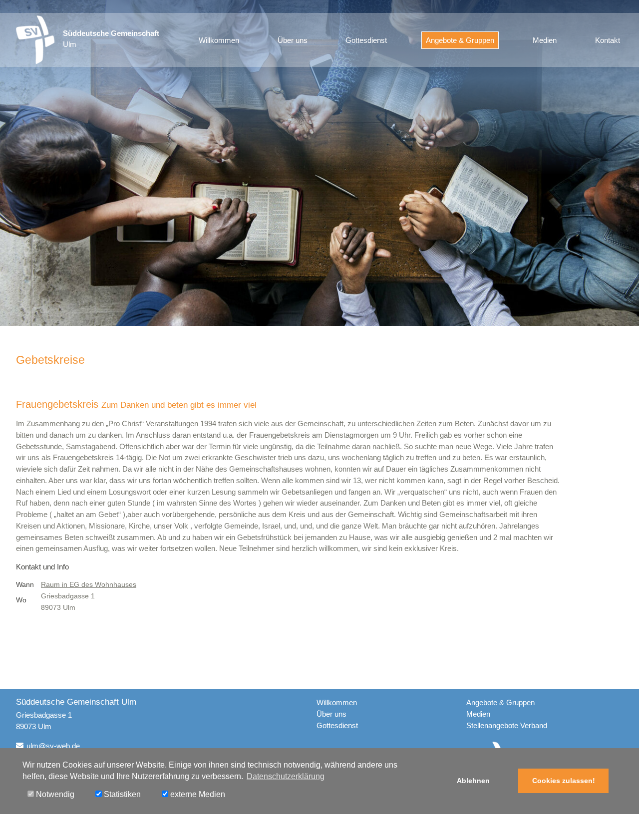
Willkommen (219, 40)
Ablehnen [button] (473, 781)
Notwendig (54, 794)
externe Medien (196, 794)
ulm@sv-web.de (53, 746)
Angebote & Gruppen (460, 40)
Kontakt (607, 40)
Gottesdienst (366, 40)
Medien (545, 40)
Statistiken (121, 794)
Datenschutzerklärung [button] (285, 776)
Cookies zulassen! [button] (563, 781)
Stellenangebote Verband (506, 725)
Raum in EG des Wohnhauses (88, 584)
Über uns (293, 40)
